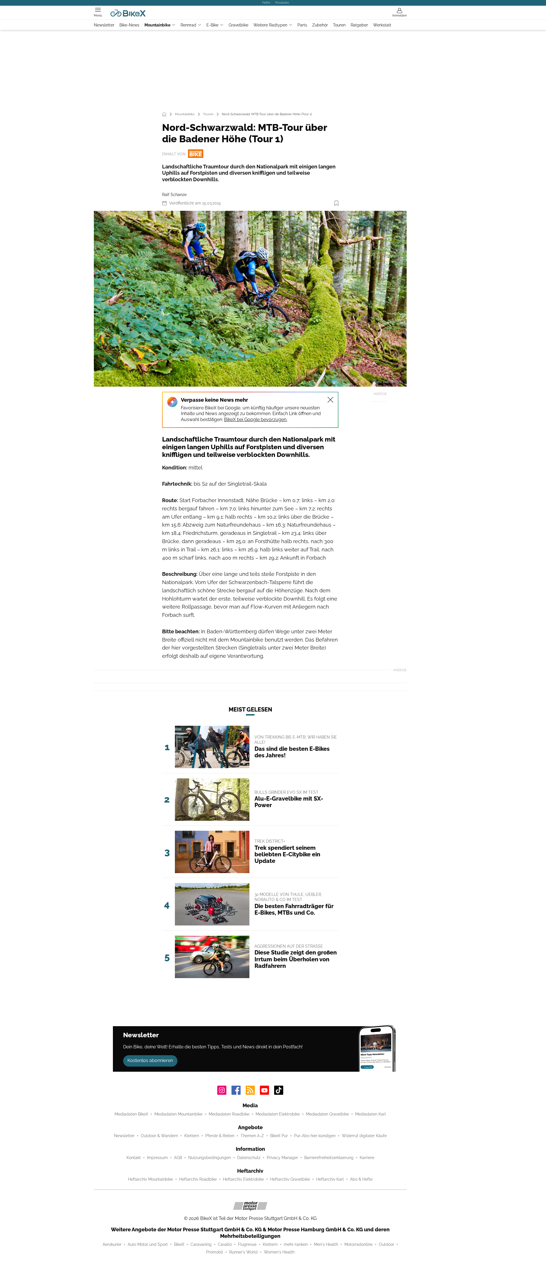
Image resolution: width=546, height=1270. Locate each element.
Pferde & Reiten (219, 1135)
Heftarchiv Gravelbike (290, 1179)
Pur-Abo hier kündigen (315, 1135)
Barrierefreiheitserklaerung (328, 1157)
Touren (339, 25)
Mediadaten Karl (370, 1114)
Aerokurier (112, 1244)
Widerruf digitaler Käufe (364, 1135)
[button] (250, 299)
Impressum (157, 1157)
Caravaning (201, 1244)
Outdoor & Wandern (159, 1135)
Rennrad (188, 25)
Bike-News (129, 25)
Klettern (191, 1135)
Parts (302, 25)
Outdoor (386, 1244)
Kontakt (134, 1157)
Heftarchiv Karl (330, 1179)
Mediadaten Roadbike (229, 1114)
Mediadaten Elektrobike (278, 1114)
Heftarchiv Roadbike (198, 1179)
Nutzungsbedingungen (209, 1157)
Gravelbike (238, 25)
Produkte (282, 3)
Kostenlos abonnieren (150, 1060)
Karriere (367, 1157)
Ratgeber (359, 25)
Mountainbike (157, 25)
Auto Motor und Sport (148, 1244)
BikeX (179, 1244)
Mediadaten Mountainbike (178, 1114)
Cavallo (225, 1244)
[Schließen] (330, 400)
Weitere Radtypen (270, 25)
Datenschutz (248, 1157)
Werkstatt (382, 25)
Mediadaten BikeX (131, 1114)
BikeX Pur (279, 1135)
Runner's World (243, 1252)
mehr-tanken (296, 1244)
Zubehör (320, 25)
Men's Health (326, 1244)
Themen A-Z (252, 1135)
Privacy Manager (282, 1157)
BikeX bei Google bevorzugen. (255, 419)
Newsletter (104, 25)
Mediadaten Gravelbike (327, 1114)
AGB (178, 1157)
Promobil (214, 1252)
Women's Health (279, 1252)
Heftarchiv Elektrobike (243, 1179)
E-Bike (212, 25)
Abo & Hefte (361, 1179)
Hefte (266, 3)
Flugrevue (247, 1244)
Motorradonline (358, 1244)
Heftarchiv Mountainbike (150, 1179)
